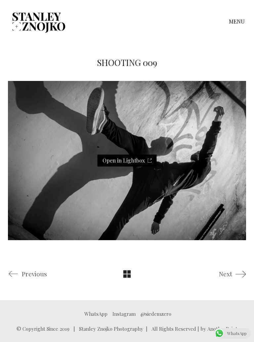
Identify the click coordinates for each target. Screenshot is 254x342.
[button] (237, 21)
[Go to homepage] (39, 21)
